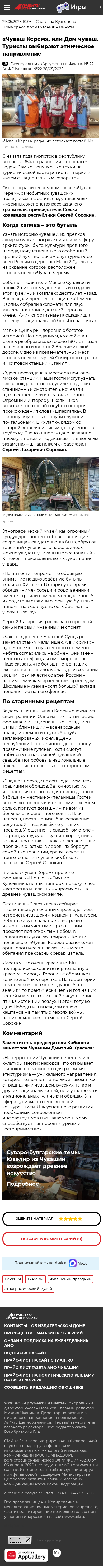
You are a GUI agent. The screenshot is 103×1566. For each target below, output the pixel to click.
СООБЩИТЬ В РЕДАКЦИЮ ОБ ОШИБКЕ (43, 1387)
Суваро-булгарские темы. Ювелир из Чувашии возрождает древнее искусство (43, 1162)
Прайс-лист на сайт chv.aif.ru (38, 1360)
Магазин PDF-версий (59, 1333)
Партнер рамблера (49, 1540)
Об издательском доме (58, 1325)
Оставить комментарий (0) (51, 1239)
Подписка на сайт (25, 1352)
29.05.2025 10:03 (17, 21)
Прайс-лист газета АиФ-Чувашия (41, 1367)
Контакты (15, 1325)
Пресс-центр (18, 1333)
